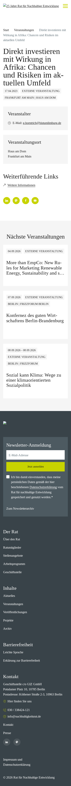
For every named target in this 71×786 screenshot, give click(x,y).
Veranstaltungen (24, 30)
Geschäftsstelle (12, 572)
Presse (7, 733)
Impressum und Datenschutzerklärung (16, 762)
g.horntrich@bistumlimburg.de (42, 123)
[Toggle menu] (65, 6)
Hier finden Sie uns (19, 701)
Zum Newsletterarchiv (20, 508)
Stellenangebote (13, 555)
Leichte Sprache (13, 652)
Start (6, 30)
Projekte (8, 620)
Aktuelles (9, 595)
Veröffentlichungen (15, 612)
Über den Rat (11, 539)
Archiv (7, 628)
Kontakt (8, 724)
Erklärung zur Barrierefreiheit (21, 660)
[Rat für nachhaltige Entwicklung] (31, 6)
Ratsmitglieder (12, 547)
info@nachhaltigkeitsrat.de (24, 716)
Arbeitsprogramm (14, 564)
